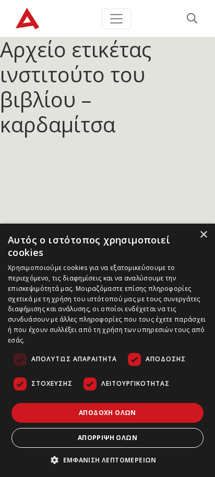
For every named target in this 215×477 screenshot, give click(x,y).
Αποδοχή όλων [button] (107, 412)
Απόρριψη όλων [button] (107, 437)
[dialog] (107, 350)
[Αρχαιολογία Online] (27, 18)
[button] (107, 460)
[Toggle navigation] (116, 18)
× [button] (203, 235)
